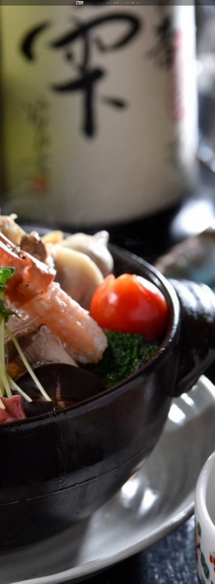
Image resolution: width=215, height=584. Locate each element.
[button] (106, 582)
